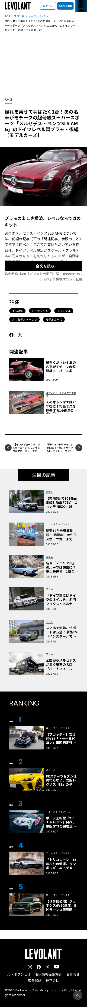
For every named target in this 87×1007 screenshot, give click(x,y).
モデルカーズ (53, 319)
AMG (43, 16)
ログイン (47, 5)
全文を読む (45, 265)
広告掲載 (34, 980)
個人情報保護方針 (48, 974)
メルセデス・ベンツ (24, 319)
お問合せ (73, 974)
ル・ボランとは (18, 974)
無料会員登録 (65, 5)
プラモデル (64, 311)
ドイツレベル (39, 311)
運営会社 (52, 980)
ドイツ (32, 16)
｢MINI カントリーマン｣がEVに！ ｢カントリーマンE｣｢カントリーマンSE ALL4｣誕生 (60, 449)
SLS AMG (17, 311)
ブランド (19, 16)
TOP (7, 16)
